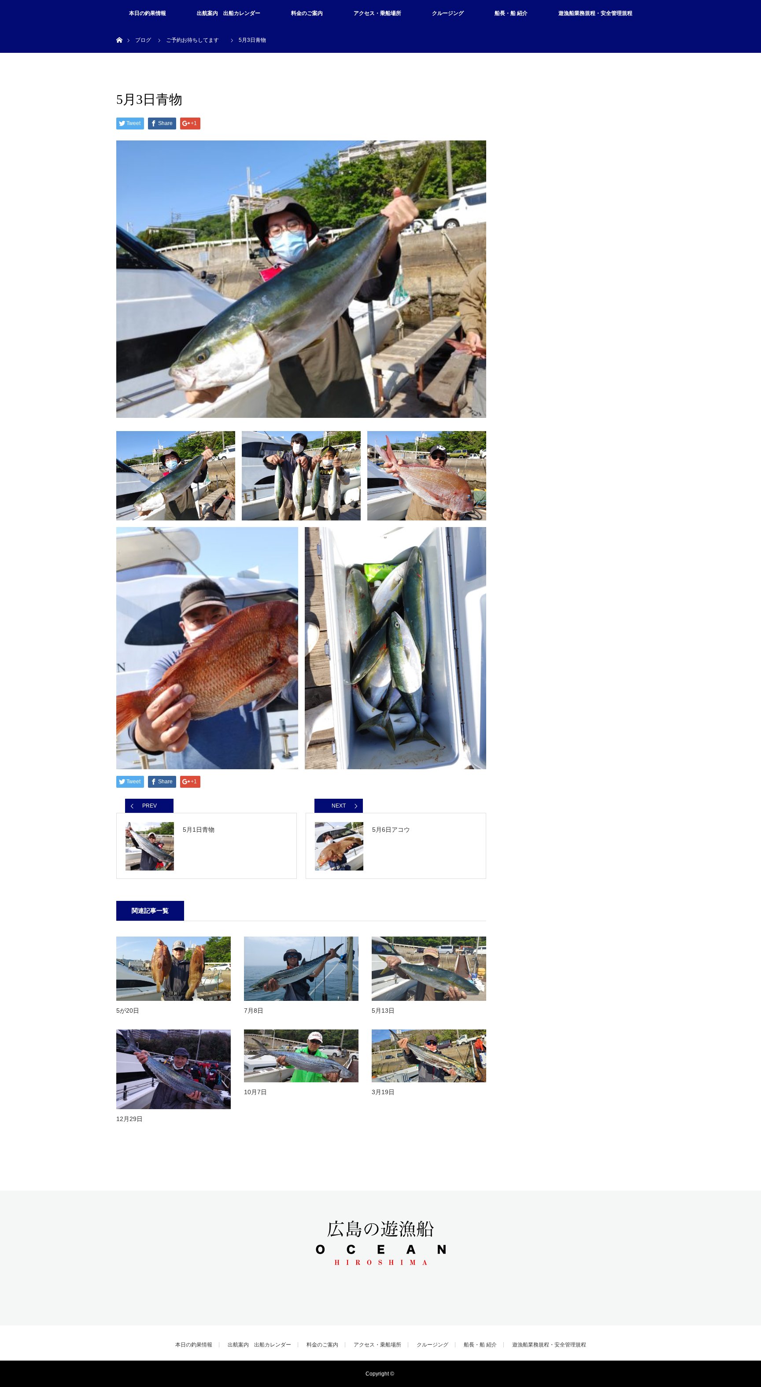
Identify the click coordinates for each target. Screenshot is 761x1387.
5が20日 (127, 1010)
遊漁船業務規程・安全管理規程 (595, 13)
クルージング (448, 13)
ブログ (143, 40)
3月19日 (383, 1092)
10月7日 (255, 1092)
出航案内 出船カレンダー (228, 13)
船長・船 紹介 (511, 13)
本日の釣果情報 (147, 13)
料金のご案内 (307, 13)
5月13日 (383, 1010)
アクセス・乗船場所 (377, 13)
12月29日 (129, 1118)
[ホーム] (119, 29)
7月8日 (253, 1010)
